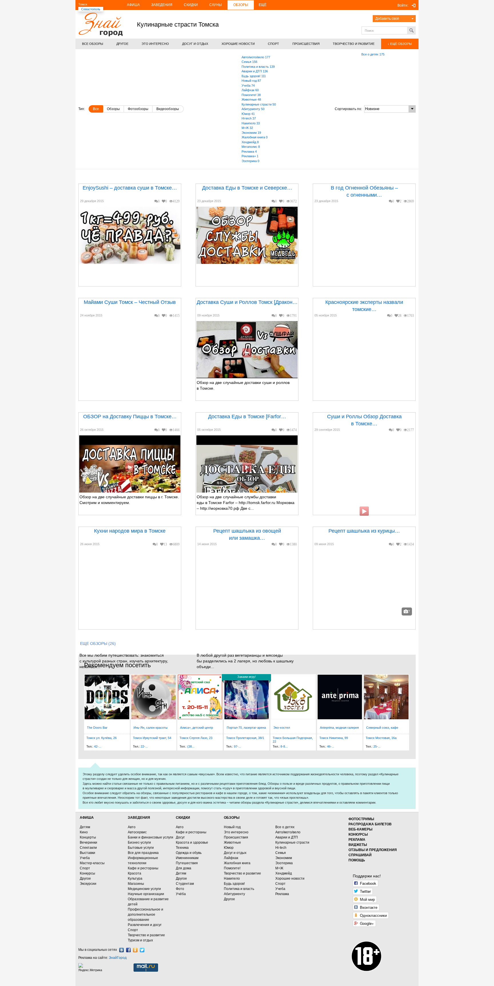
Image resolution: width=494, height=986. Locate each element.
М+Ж (279, 868)
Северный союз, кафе (382, 727)
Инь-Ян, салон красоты (151, 727)
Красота (134, 873)
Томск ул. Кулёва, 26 (101, 738)
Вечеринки (88, 842)
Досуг (180, 837)
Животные (232, 842)
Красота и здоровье (192, 842)
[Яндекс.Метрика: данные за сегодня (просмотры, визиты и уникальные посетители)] (90, 967)
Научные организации (146, 894)
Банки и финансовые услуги (150, 837)
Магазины (136, 884)
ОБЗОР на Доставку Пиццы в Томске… (130, 416)
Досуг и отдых (235, 853)
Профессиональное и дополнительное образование (145, 914)
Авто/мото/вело (287, 832)
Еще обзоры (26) (98, 643)
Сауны (215, 5)
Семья (280, 853)
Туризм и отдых (140, 940)
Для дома (183, 868)
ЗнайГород (118, 958)
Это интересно (236, 832)
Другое (85, 879)
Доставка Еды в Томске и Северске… (247, 188)
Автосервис (137, 832)
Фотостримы (361, 819)
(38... (190, 746)
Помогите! (232, 868)
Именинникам (187, 858)
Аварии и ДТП (286, 837)
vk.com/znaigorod (121, 950)
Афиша (133, 5)
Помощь (356, 860)
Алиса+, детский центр (196, 727)
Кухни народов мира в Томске (130, 531)
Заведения (161, 5)
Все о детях (284, 827)
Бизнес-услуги (139, 842)
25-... (377, 746)
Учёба (181, 894)
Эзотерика (284, 863)
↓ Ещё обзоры (400, 43)
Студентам (185, 884)
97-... (237, 746)
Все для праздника (143, 853)
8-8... (284, 746)
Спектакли (88, 848)
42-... (97, 746)
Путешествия (187, 863)
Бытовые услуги (141, 848)
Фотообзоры (138, 109)
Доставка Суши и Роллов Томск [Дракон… (247, 302)
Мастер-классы (92, 863)
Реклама (282, 894)
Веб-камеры (360, 829)
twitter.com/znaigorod (142, 950)
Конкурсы (87, 873)
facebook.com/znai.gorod (128, 950)
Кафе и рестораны (143, 868)
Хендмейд (283, 873)
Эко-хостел (281, 727)
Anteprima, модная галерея (339, 727)
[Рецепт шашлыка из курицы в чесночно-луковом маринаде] (347, 592)
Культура (135, 879)
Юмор (229, 848)
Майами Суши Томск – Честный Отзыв (130, 302)
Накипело (232, 879)
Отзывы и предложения (372, 850)
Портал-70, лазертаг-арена (246, 727)
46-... (330, 746)
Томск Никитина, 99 (333, 738)
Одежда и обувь (189, 853)
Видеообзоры (167, 109)
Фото (180, 889)
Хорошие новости (289, 879)
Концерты (88, 837)
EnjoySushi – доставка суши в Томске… (130, 188)
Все (96, 109)
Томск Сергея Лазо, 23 (196, 738)
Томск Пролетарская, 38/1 (245, 738)
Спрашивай (360, 855)
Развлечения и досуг (145, 925)
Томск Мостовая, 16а (381, 738)
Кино (84, 832)
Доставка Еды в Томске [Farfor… (247, 416)
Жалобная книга (237, 863)
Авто (132, 827)
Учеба (85, 858)
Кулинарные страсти (292, 842)
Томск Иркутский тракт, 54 (152, 738)
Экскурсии (88, 884)
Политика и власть (239, 889)
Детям (85, 827)
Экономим (283, 858)
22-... (144, 746)
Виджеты (357, 845)
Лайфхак (231, 858)
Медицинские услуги (144, 889)
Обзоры (240, 5)
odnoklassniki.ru (135, 950)
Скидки (191, 5)
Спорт (85, 868)
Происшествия (236, 837)
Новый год (232, 827)
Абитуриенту (234, 894)
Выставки (87, 853)
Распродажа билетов (370, 824)
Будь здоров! (234, 884)
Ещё (262, 5)
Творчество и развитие (146, 935)
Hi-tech (280, 848)
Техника (182, 848)
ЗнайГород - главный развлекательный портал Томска (100, 24)
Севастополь (90, 9)
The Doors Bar (97, 727)
